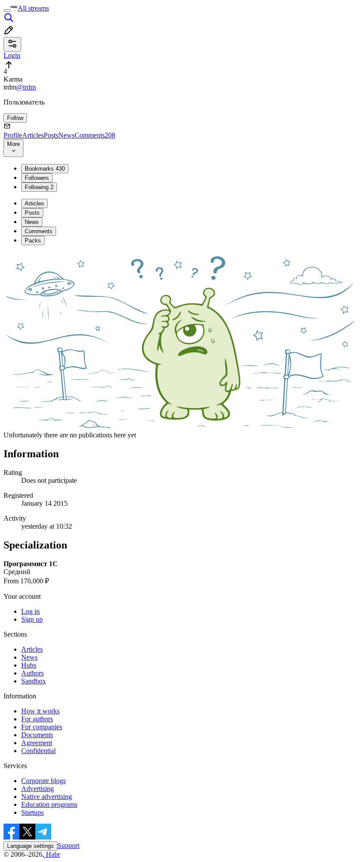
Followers (37, 178)
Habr (52, 854)
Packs (33, 240)
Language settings (30, 846)
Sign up (32, 619)
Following (39, 187)
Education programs (49, 804)
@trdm (26, 87)
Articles (33, 135)
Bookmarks (45, 168)
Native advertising (46, 796)
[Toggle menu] (7, 10)
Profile (13, 135)
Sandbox (33, 681)
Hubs (28, 665)
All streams (33, 8)
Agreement (36, 742)
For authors (37, 719)
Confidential (38, 750)
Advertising (37, 788)
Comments (95, 135)
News (66, 135)
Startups (32, 812)
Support (68, 845)
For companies (41, 727)
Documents (37, 735)
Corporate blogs (43, 780)
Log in (30, 611)
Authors (32, 673)
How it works (40, 711)
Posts (51, 135)
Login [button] (12, 55)
